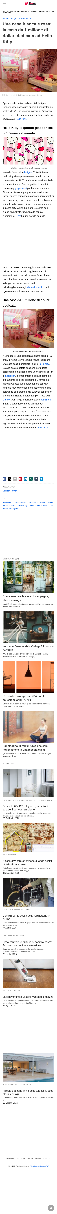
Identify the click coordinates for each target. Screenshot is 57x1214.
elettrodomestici (35, 287)
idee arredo (42, 505)
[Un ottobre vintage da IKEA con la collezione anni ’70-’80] (28, 677)
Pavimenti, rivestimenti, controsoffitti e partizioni (27, 800)
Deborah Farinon (10, 491)
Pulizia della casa (11, 990)
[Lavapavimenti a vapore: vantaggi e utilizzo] (28, 973)
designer (28, 172)
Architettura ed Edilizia (14, 936)
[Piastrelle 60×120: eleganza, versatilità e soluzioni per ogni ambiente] (28, 783)
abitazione (46, 399)
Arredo (42, 502)
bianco (6, 399)
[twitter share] (9, 479)
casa (13, 505)
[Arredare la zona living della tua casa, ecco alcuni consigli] (28, 1067)
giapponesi (21, 188)
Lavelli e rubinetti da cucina (16, 909)
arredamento (19, 502)
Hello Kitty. (21, 119)
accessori (10, 376)
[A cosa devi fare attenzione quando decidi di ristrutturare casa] (28, 837)
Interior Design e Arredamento (17, 18)
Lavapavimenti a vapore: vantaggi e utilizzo (28, 996)
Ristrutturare (9, 855)
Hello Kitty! (43, 427)
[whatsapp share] (31, 479)
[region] (28, 242)
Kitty (18, 216)
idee (32, 505)
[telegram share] (41, 479)
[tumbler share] (36, 479)
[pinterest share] (20, 479)
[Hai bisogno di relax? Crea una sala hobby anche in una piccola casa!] (28, 727)
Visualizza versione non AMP (39, 1166)
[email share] (15, 479)
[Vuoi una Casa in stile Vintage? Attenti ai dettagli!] (28, 627)
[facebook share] (4, 479)
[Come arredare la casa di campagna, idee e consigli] (28, 577)
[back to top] (51, 1208)
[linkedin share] (25, 479)
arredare (32, 502)
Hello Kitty (43, 364)
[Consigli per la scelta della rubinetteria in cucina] (28, 892)
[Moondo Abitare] (30, 4)
